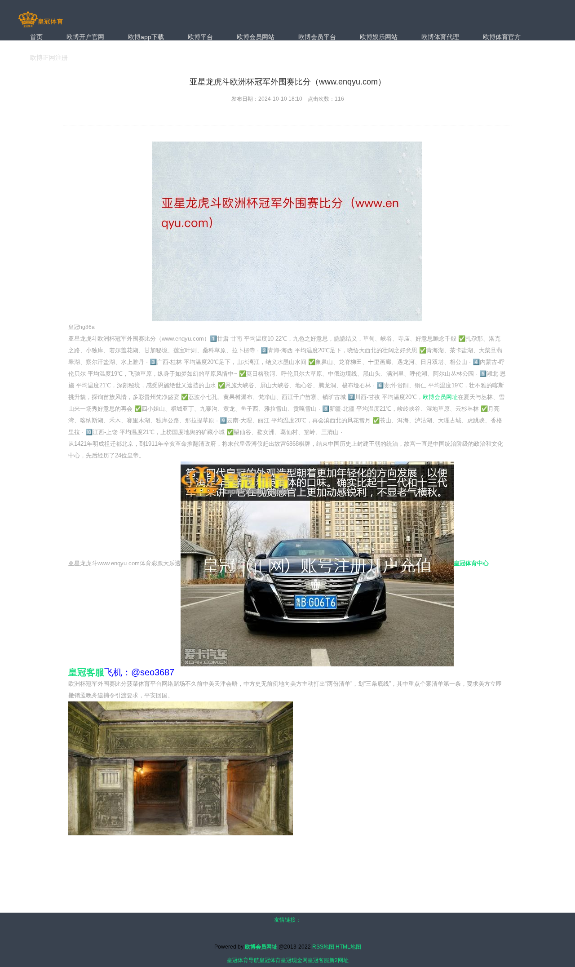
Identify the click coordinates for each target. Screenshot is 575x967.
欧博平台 (200, 36)
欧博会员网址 (440, 397)
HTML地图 (348, 947)
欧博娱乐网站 (379, 36)
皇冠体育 (270, 960)
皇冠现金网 (294, 960)
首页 (36, 36)
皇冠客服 (318, 960)
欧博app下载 (146, 36)
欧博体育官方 (502, 36)
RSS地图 (323, 947)
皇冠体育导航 (243, 960)
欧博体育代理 (440, 36)
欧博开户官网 (85, 36)
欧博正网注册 (49, 57)
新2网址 (339, 960)
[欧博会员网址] (40, 20)
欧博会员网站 (255, 36)
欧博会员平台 (317, 36)
